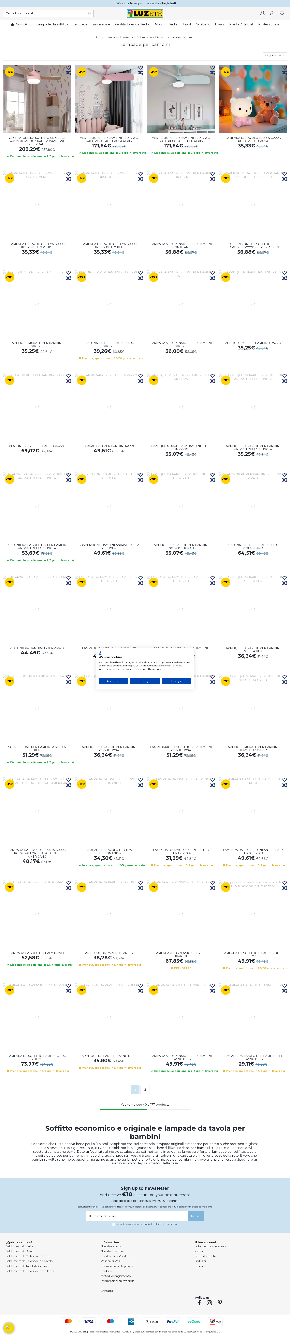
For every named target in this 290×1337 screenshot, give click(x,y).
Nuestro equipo (111, 1246)
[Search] (90, 13)
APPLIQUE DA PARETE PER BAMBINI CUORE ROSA (109, 748)
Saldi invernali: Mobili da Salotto (27, 1256)
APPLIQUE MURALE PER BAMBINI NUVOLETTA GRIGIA (253, 748)
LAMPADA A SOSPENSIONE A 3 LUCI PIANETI (181, 954)
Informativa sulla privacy (117, 1266)
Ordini (199, 1251)
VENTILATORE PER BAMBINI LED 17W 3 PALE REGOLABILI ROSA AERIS (109, 139)
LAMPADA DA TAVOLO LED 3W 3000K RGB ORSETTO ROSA (253, 139)
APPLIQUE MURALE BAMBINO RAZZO (253, 343)
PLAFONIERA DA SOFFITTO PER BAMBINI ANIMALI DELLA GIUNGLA (37, 546)
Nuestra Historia (112, 1251)
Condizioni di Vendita (115, 1256)
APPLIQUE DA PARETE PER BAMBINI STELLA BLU (253, 649)
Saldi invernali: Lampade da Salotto (30, 1271)
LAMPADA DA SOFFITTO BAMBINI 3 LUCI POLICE (37, 1057)
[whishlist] (282, 13)
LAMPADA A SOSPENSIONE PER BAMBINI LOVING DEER (181, 1057)
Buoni (199, 1266)
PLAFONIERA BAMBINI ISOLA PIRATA (37, 648)
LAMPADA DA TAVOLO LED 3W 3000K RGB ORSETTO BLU (109, 245)
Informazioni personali (210, 1246)
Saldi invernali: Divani (20, 1251)
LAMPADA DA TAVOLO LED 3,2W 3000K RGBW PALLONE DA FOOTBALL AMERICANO (37, 853)
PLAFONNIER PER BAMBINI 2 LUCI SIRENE (109, 344)
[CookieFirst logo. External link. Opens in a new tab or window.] (100, 653)
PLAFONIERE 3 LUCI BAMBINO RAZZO (37, 446)
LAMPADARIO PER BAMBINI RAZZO (109, 446)
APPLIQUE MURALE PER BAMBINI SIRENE (37, 344)
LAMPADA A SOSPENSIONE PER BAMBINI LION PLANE (181, 245)
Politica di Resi (111, 1261)
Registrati (168, 3)
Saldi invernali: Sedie (19, 1246)
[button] (9, 1328)
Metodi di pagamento (116, 1276)
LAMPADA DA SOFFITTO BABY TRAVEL (37, 953)
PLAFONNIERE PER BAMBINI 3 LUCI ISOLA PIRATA (253, 546)
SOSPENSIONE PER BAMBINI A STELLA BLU (37, 748)
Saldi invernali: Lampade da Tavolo (29, 1261)
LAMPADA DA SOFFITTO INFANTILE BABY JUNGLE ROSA (253, 851)
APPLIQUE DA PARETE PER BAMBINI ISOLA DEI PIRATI (181, 546)
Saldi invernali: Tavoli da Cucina (27, 1266)
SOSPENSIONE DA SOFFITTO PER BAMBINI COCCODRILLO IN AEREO (253, 245)
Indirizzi (200, 1261)
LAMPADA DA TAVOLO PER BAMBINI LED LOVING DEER (253, 1057)
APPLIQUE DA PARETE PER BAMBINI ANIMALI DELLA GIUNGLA (253, 447)
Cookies (106, 1271)
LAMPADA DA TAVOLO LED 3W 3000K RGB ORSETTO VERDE (37, 245)
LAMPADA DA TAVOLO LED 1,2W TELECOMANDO (109, 851)
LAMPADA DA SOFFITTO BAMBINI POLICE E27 (253, 954)
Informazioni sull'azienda (117, 1281)
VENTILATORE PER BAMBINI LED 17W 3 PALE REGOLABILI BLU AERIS (181, 139)
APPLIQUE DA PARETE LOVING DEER (109, 1056)
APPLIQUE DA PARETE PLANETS (109, 953)
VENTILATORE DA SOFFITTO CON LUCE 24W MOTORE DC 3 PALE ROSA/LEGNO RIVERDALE (36, 141)
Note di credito (205, 1256)
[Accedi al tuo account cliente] (262, 13)
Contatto (107, 1291)
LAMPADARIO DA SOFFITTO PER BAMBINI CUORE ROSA (181, 748)
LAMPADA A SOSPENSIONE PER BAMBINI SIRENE (181, 344)
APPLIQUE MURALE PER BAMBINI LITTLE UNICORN (181, 447)
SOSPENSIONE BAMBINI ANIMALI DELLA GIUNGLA (109, 546)
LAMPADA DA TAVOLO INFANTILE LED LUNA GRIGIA (181, 851)
